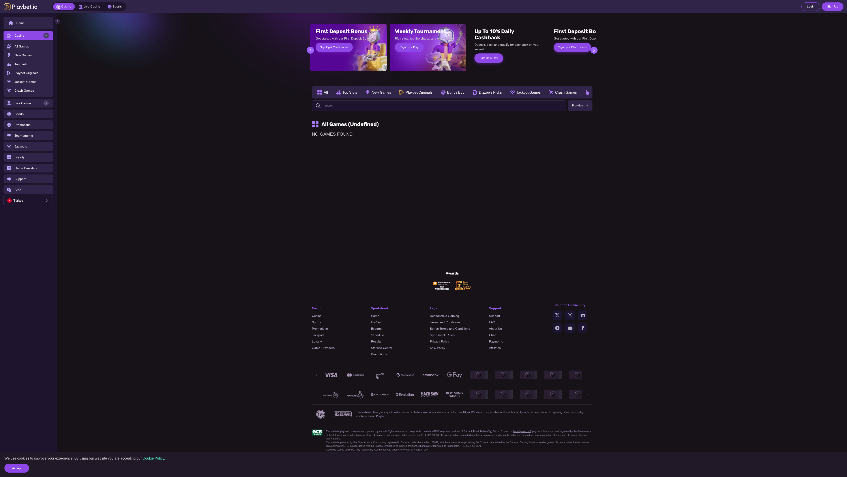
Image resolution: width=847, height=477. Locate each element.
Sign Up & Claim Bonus (334, 47)
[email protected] (522, 431)
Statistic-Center (381, 348)
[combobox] (28, 200)
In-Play (376, 322)
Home (375, 316)
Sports (316, 322)
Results (376, 341)
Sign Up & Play (409, 47)
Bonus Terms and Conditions (450, 328)
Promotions (320, 328)
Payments (496, 341)
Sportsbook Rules (442, 335)
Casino (317, 316)
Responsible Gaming (444, 316)
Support (494, 316)
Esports (376, 328)
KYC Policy (437, 348)
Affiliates (495, 348)
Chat (492, 335)
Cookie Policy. (153, 458)
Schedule (377, 335)
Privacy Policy (439, 341)
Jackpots (318, 335)
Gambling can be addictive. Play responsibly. (350, 449)
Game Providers (323, 348)
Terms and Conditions (445, 322)
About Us (495, 328)
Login (811, 6)
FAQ (492, 322)
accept (17, 468)
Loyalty (317, 341)
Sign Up (832, 6)
